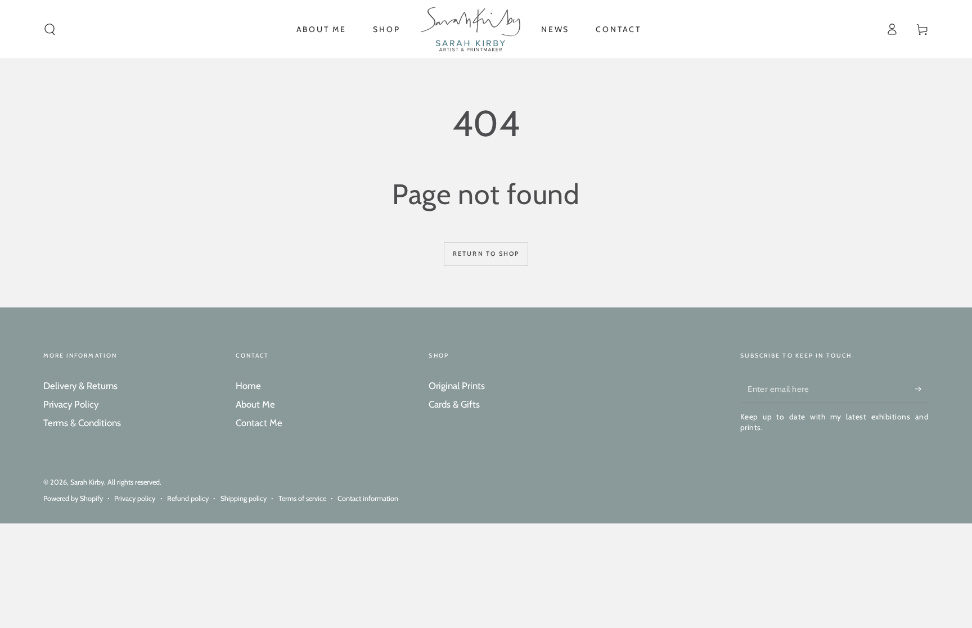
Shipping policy (243, 498)
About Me (255, 404)
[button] (49, 29)
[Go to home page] (470, 29)
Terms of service (302, 498)
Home (248, 385)
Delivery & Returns (80, 385)
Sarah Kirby (87, 482)
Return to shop (486, 253)
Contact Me (259, 422)
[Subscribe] (922, 389)
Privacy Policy (70, 404)
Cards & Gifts (454, 404)
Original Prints (457, 385)
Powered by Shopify (73, 498)
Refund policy (188, 498)
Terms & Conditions (82, 422)
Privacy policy (134, 498)
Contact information (368, 498)
